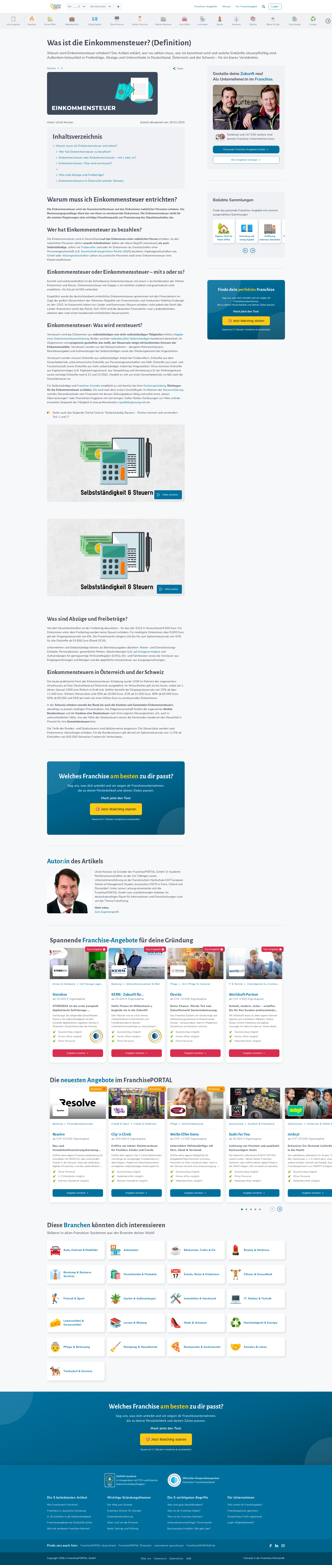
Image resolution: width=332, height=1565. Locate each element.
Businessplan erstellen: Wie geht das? (188, 1528)
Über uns (146, 1558)
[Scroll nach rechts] (328, 21)
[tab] (242, 1209)
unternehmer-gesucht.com (169, 1545)
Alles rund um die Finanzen (122, 1522)
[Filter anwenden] (118, 6)
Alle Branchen (98, 6)
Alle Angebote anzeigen (245, 159)
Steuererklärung (173, 390)
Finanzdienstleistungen (80, 1123)
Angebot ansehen (76, 1053)
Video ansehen (170, 494)
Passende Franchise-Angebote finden (244, 149)
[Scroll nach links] (28, 21)
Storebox (60, 994)
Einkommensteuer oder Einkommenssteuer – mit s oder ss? (97, 158)
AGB (188, 1558)
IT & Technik (236, 984)
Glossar (51, 68)
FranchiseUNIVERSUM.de (201, 1545)
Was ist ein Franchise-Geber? (183, 1510)
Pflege (173, 984)
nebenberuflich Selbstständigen (130, 339)
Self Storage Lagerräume (94, 984)
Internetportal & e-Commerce (263, 984)
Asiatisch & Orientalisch (261, 1123)
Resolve (59, 1134)
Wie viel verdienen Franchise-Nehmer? (68, 1528)
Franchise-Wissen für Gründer (124, 1510)
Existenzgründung (155, 386)
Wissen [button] (226, 6)
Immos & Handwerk (64, 984)
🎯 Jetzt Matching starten (115, 809)
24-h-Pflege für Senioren (196, 984)
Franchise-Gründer (88, 386)
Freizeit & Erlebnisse (144, 1123)
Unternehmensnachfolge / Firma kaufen (189, 1522)
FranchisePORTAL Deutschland (98, 1545)
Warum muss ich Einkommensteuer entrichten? (86, 146)
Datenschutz (176, 1558)
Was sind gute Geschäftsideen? (185, 1504)
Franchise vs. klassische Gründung (66, 1510)
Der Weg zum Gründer (119, 1504)
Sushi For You (239, 1134)
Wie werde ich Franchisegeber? (245, 1504)
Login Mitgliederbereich (241, 1522)
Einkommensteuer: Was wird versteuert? (85, 163)
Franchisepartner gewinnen (243, 1510)
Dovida (176, 994)
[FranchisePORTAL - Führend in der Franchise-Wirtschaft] (55, 6)
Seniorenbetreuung (192, 1123)
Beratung (116, 984)
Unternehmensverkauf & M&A (143, 984)
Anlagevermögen (148, 652)
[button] (263, 6)
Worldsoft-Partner (243, 994)
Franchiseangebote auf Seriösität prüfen (69, 1522)
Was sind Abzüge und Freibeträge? (81, 175)
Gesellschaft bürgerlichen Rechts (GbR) (105, 251)
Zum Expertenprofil (107, 912)
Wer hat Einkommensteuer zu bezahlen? (85, 152)
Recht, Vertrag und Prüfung (122, 1528)
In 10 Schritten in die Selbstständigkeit (69, 1516)
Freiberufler (88, 247)
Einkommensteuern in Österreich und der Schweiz (91, 181)
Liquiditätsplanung (129, 402)
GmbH (51, 255)
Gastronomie (236, 1123)
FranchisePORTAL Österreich (135, 1545)
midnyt (293, 1134)
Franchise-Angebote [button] (205, 6)
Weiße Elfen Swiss (184, 1134)
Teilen (180, 68)
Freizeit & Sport (120, 1123)
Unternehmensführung (120, 1516)
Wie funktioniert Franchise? (62, 1504)
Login (275, 6)
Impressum (160, 1558)
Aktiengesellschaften (75, 255)
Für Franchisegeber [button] (246, 6)
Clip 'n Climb (121, 1134)
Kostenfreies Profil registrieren (245, 1516)
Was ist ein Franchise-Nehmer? (184, 1516)
